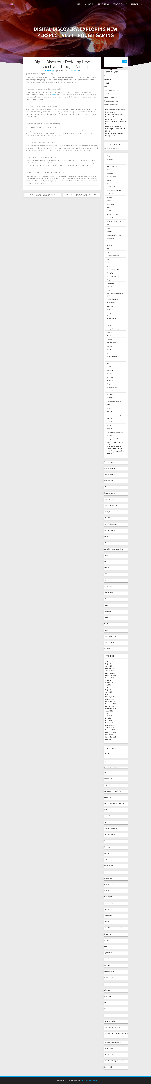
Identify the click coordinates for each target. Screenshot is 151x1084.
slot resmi (107, 649)
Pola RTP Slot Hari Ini (111, 828)
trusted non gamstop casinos (113, 549)
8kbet (105, 599)
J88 (108, 225)
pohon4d (106, 909)
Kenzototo (107, 934)
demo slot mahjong (112, 391)
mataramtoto (108, 866)
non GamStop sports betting (115, 194)
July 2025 (108, 685)
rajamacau (110, 173)
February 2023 (109, 739)
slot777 (114, 446)
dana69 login (110, 238)
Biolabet (109, 339)
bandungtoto (108, 1015)
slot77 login (110, 377)
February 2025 (109, 697)
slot (108, 170)
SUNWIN (106, 83)
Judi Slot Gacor (109, 1048)
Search (125, 61)
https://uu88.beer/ (109, 499)
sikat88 (109, 201)
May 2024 (108, 718)
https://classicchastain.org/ (113, 928)
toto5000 (109, 180)
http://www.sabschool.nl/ (112, 1027)
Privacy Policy (120, 4)
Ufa (105, 841)
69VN (108, 228)
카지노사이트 (108, 978)
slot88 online (108, 779)
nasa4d (109, 360)
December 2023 (110, 730)
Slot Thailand (108, 984)
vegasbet (109, 411)
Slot (105, 822)
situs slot (109, 373)
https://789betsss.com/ (111, 505)
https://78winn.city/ (113, 329)
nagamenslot (108, 953)
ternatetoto (110, 322)
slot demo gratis (109, 462)
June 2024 (108, 716)
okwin (108, 259)
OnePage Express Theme (89, 1080)
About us (90, 4)
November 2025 (110, 675)
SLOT (105, 772)
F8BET (106, 605)
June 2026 (108, 661)
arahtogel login (111, 318)
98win (108, 207)
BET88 (106, 624)
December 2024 (110, 701)
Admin (49, 71)
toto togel (110, 346)
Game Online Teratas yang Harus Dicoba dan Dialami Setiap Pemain (115, 121)
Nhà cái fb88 (110, 283)
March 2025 (109, 694)
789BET (106, 543)
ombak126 (110, 218)
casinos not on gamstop (114, 221)
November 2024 (110, 704)
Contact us (103, 4)
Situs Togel (110, 306)
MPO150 (109, 245)
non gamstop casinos (113, 214)
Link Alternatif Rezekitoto (112, 791)
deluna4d (109, 367)
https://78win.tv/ (109, 642)
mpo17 (109, 325)
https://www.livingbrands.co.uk (114, 1061)
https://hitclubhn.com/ (111, 90)
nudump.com (111, 302)
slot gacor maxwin (112, 280)
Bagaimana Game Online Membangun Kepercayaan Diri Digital (115, 128)
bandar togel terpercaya (114, 422)
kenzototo (107, 611)
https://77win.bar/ (112, 299)
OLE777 (109, 404)
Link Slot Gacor (109, 1055)
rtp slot (109, 336)
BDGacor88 (107, 797)
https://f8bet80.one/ (113, 269)
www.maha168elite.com (114, 235)
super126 (109, 287)
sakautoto (110, 332)
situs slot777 (110, 370)
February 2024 (109, 725)
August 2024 (109, 711)
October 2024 (109, 706)
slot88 (54, 95)
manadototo (108, 915)
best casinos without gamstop (114, 803)
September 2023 (110, 737)
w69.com (107, 990)
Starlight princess (112, 166)
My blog (73, 71)
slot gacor (107, 76)
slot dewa (110, 309)
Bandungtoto (108, 878)
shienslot (109, 418)
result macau (110, 204)
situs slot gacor (111, 176)
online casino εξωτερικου (114, 190)
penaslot (106, 922)
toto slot (107, 946)
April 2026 (108, 666)
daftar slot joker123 (112, 356)
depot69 (109, 197)
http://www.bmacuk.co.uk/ (115, 432)
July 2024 (108, 713)
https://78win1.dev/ (110, 636)
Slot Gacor (110, 380)
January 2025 (109, 699)
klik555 (109, 363)
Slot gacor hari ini (109, 530)
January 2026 (109, 671)
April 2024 (108, 720)
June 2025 (108, 687)
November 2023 (110, 732)
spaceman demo (112, 353)
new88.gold (107, 512)
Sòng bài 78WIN (108, 586)
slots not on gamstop (111, 97)
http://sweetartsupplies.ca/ (112, 1042)
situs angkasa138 (109, 493)
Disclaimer (136, 4)
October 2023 (109, 735)
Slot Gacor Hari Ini (110, 1021)
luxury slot (110, 242)
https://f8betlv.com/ (113, 276)
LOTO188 (107, 94)
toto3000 (107, 518)
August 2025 (109, 683)
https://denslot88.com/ (114, 401)
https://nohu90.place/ (111, 524)
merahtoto (107, 872)
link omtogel (110, 398)
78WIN (106, 574)
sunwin (106, 87)
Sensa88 (106, 959)
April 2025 (108, 692)
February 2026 (109, 668)
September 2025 (110, 680)
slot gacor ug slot (112, 387)
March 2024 (109, 723)
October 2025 (109, 678)
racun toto (110, 163)
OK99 (108, 290)
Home (79, 4)
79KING (106, 618)
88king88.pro (110, 273)
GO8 (108, 262)
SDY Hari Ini (107, 940)
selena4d (109, 428)
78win (108, 266)
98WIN (106, 537)
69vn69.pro (110, 252)
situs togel (107, 79)
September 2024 (110, 709)
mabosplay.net (108, 481)
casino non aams (109, 468)
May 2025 (108, 690)
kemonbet (110, 408)
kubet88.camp (108, 593)
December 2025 (110, 673)
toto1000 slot (111, 187)
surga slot (107, 785)
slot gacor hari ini (112, 384)
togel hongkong (111, 342)
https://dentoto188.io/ (113, 439)
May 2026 (108, 664)
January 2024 (109, 727)
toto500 (106, 568)
